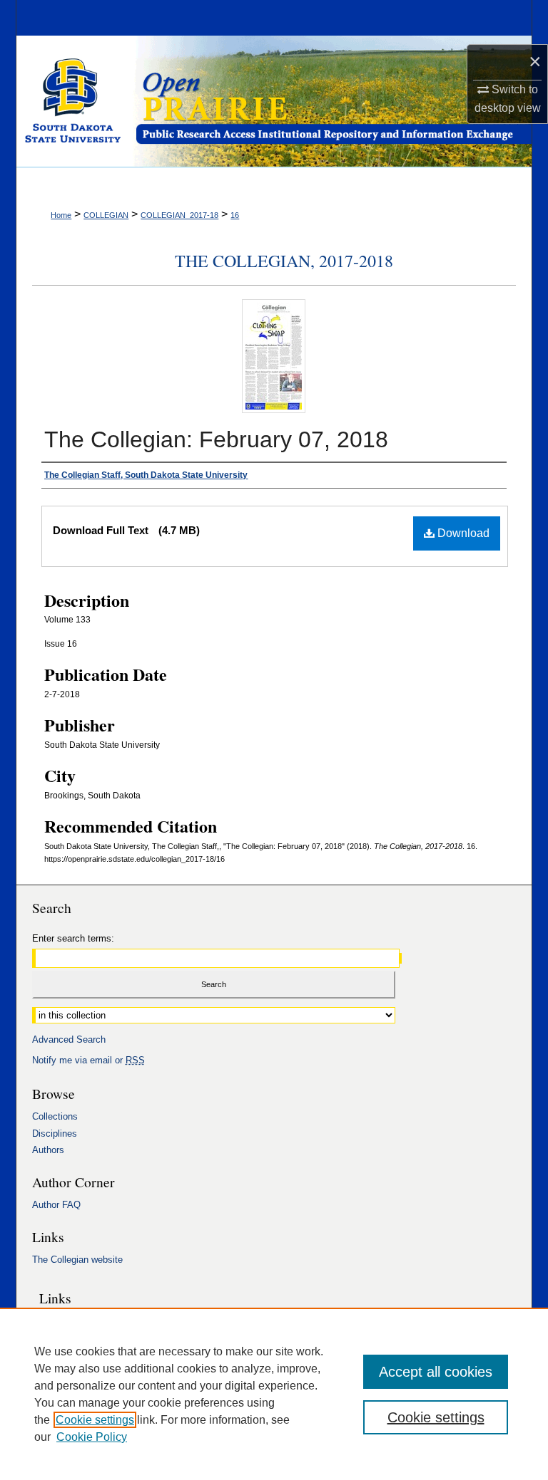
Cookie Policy (91, 1437)
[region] (274, 1394)
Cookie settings (95, 1420)
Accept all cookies (435, 1372)
